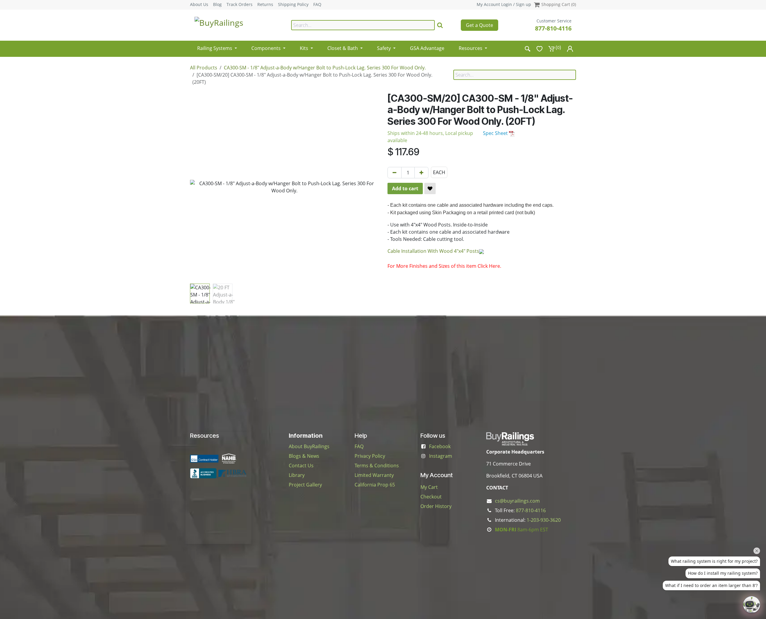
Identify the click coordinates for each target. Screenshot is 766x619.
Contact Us (301, 465)
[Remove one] (394, 172)
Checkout (431, 496)
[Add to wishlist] (430, 188)
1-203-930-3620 (544, 520)
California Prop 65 (375, 484)
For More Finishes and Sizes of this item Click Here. (444, 266)
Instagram (440, 456)
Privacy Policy (370, 456)
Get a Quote (479, 25)
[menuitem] (217, 46)
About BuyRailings (309, 446)
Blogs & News (304, 456)
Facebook (440, 446)
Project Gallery (305, 484)
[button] (199, 187)
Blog (217, 4)
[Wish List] (539, 49)
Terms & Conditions (377, 465)
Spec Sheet (496, 133)
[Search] (440, 25)
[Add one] (421, 172)
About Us (199, 4)
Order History (436, 506)
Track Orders (240, 4)
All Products (203, 67)
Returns (265, 4)
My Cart (429, 487)
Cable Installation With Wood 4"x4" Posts (433, 251)
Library (297, 475)
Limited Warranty (374, 475)
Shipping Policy (293, 4)
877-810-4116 (553, 28)
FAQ (317, 4)
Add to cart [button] (405, 188)
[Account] (570, 49)
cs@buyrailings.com (517, 501)
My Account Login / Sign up (504, 4)
